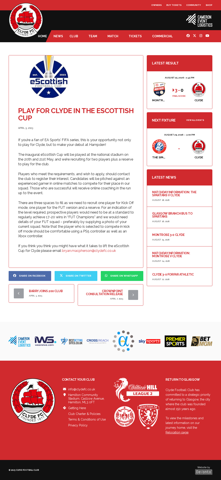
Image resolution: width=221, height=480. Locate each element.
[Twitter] (195, 36)
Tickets (135, 36)
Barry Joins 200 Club (46, 291)
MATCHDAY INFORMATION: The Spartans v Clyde (174, 193)
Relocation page (177, 432)
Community (193, 5)
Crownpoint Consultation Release (104, 292)
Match (112, 36)
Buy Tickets (174, 5)
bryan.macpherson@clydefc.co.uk (89, 251)
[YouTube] (207, 36)
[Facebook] (188, 36)
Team (92, 36)
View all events (195, 120)
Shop (209, 5)
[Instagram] (201, 36)
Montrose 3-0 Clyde (168, 235)
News (58, 36)
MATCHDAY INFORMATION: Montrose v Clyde (171, 254)
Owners (156, 5)
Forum (156, 14)
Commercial (162, 36)
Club (73, 36)
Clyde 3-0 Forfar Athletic (173, 274)
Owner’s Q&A (160, 17)
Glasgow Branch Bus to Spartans (172, 215)
